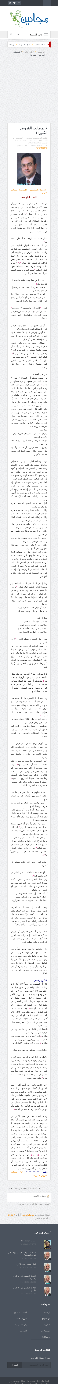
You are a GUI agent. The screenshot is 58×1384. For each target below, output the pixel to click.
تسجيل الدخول (28, 1215)
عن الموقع (46, 1318)
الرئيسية (47, 1312)
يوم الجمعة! (25, 44)
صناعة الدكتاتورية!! (10, 44)
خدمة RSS (46, 1337)
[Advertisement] (29, 92)
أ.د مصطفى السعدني (34, 138)
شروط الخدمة (21, 1318)
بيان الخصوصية (21, 1325)
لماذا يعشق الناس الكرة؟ (25, 1264)
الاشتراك (11, 1215)
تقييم (10, 1188)
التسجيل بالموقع (20, 1312)
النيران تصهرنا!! (40, 44)
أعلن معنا (23, 1331)
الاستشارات (46, 1331)
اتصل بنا (47, 1325)
